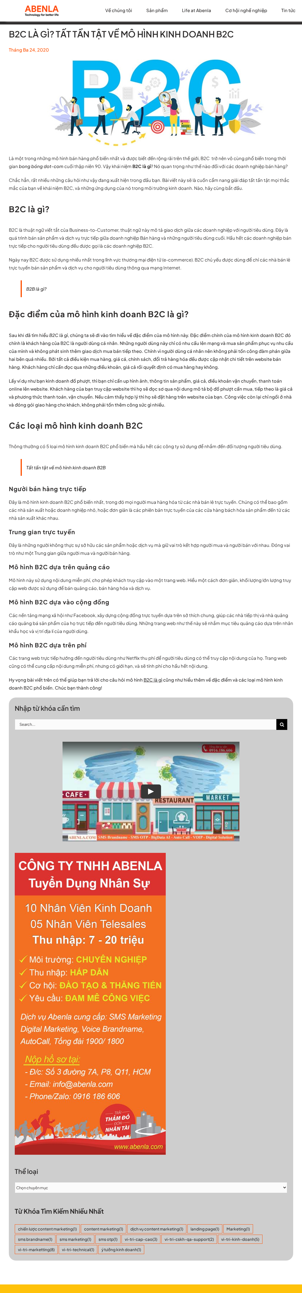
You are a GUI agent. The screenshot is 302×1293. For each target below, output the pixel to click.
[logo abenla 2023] (41, 6)
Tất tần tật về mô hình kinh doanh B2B (66, 467)
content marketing (103, 1228)
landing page (205, 1228)
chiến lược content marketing (47, 1228)
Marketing (238, 1228)
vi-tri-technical (78, 1249)
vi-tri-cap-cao (141, 1239)
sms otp (108, 1239)
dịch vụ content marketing (156, 1228)
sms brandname (35, 1239)
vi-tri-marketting (36, 1249)
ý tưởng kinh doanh (121, 1249)
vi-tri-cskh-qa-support (189, 1239)
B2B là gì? (36, 289)
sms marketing (75, 1239)
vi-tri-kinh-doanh (240, 1239)
